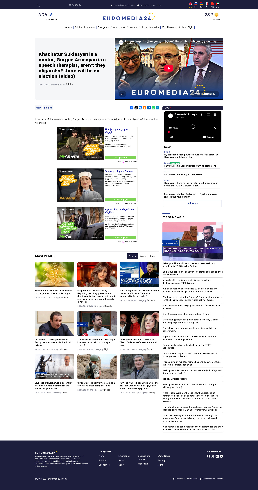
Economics (89, 27)
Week (143, 256)
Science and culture (137, 27)
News (101, 456)
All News (193, 203)
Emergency (103, 27)
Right (190, 27)
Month (153, 256)
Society (182, 27)
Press (64, 349)
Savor (114, 27)
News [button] (67, 27)
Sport (122, 27)
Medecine (154, 27)
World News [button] (168, 27)
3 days (132, 256)
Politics (78, 27)
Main (38, 108)
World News (164, 456)
